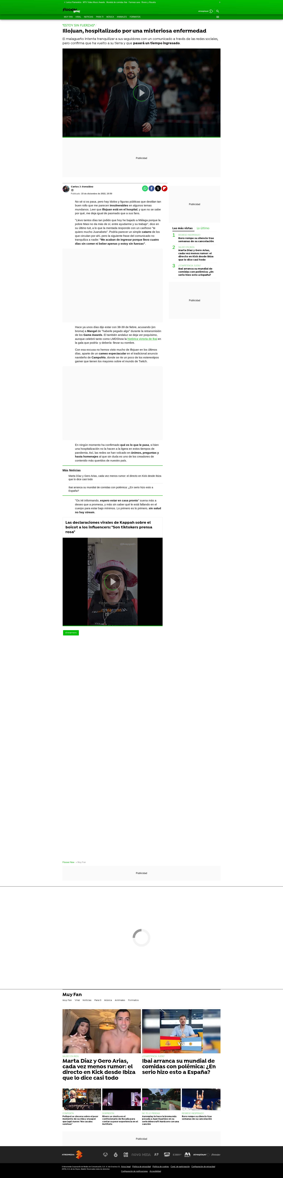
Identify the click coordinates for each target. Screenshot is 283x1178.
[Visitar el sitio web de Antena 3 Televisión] (105, 1154)
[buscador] (218, 11)
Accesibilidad (155, 1171)
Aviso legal (126, 1166)
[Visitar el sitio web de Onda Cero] (167, 1154)
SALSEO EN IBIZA (186, 247)
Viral (78, 17)
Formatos (135, 17)
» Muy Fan (81, 862)
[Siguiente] (219, 2)
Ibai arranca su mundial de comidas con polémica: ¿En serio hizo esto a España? (196, 272)
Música (110, 17)
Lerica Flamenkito (73, 2)
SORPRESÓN (108, 1113)
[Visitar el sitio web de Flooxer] (216, 1154)
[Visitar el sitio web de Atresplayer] (201, 1154)
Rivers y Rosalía (149, 2)
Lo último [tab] (203, 228)
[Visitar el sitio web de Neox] (125, 1154)
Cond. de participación (180, 1166)
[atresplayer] (204, 11)
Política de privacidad (141, 1166)
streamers (71, 632)
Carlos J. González (82, 186)
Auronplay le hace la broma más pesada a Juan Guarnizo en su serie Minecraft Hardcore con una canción (160, 1120)
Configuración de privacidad (203, 1166)
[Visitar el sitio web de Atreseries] (156, 1154)
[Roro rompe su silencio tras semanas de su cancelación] (201, 1100)
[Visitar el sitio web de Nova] (136, 1154)
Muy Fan (68, 17)
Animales (122, 17)
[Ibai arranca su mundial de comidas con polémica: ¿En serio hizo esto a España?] (181, 1031)
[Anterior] (63, 2)
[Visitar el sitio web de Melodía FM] (187, 1154)
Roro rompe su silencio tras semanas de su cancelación (196, 240)
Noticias (88, 17)
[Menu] (218, 17)
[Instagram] (72, 190)
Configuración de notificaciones (134, 1171)
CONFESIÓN (68, 1113)
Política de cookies (161, 1166)
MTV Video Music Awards (94, 2)
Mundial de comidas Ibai (116, 2)
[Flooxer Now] (82, 10)
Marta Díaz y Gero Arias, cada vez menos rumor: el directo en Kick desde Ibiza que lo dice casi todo (195, 255)
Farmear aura (134, 2)
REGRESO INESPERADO (189, 235)
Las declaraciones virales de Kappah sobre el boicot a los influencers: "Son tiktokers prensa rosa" (108, 527)
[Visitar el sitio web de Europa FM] (177, 1154)
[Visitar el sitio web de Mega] (146, 1154)
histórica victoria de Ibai (142, 338)
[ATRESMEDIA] (72, 1154)
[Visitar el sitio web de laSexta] (115, 1154)
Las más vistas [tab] (182, 228)
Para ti (99, 17)
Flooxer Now (68, 862)
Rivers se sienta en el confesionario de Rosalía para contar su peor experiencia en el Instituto (120, 1120)
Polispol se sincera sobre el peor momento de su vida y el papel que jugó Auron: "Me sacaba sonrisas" (80, 1120)
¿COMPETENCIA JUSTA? (189, 265)
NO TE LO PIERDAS (151, 1113)
